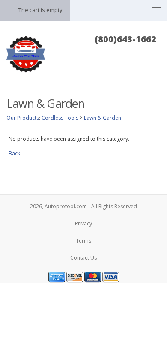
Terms (83, 240)
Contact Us (83, 257)
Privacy (83, 223)
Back (14, 153)
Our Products (22, 117)
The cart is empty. (41, 10)
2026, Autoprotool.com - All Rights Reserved (83, 206)
